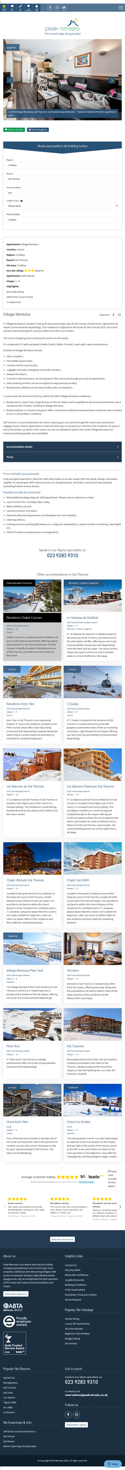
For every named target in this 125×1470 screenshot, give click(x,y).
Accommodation (14, 187)
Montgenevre (10, 1382)
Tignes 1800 (9, 1402)
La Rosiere (9, 1412)
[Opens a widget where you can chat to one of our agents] (113, 1464)
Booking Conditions (76, 1284)
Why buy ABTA (72, 1270)
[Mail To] (119, 314)
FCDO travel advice (75, 1289)
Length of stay (13, 200)
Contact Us (71, 1265)
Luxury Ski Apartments (77, 1323)
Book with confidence (77, 1274)
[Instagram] (76, 1414)
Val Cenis (8, 1392)
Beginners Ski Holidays (77, 1333)
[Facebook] (113, 314)
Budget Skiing (72, 1338)
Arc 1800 (8, 1407)
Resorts (10, 173)
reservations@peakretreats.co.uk (86, 1395)
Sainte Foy (9, 1377)
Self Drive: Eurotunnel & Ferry (19, 1431)
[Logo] (62, 25)
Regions (10, 159)
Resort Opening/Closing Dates (19, 1446)
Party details (13, 214)
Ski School (9, 1436)
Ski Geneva (71, 1343)
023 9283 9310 (62, 556)
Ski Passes (8, 1441)
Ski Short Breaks (74, 1328)
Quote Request (73, 1299)
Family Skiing (72, 1318)
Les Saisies (9, 1397)
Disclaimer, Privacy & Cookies (81, 1294)
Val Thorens (9, 1387)
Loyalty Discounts (74, 1279)
